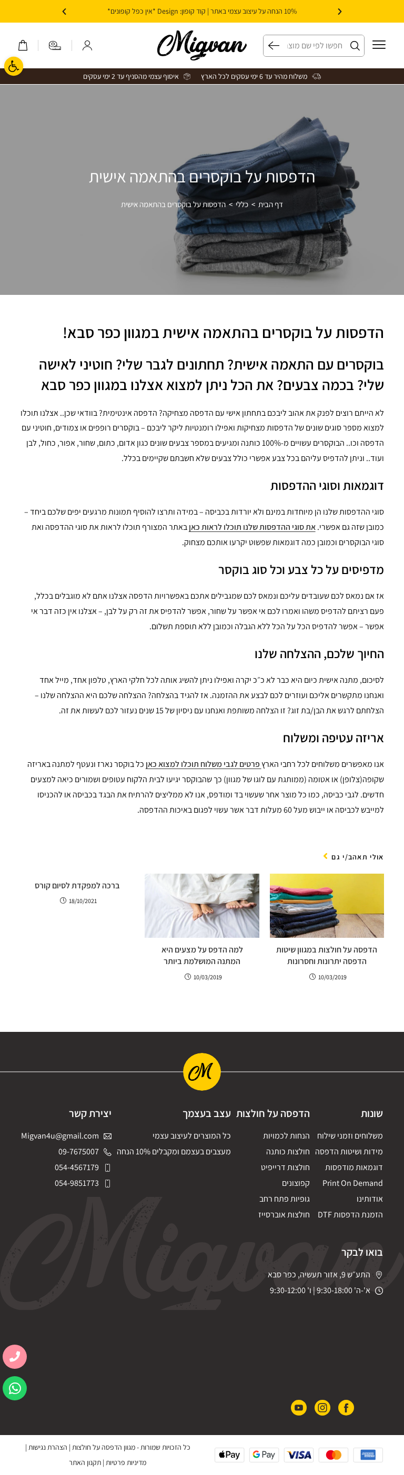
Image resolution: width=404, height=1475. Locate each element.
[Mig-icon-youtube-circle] (299, 1408)
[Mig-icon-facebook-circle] (346, 1408)
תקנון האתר (85, 1462)
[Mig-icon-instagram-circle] (322, 1408)
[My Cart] (22, 45)
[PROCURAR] (271, 45)
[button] (340, 11)
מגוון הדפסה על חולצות (103, 1447)
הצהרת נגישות (47, 1447)
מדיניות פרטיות (126, 1462)
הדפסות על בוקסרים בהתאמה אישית (173, 204)
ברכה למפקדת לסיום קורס (77, 885)
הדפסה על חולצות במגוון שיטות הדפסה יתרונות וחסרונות (326, 955)
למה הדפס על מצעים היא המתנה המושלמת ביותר (202, 955)
